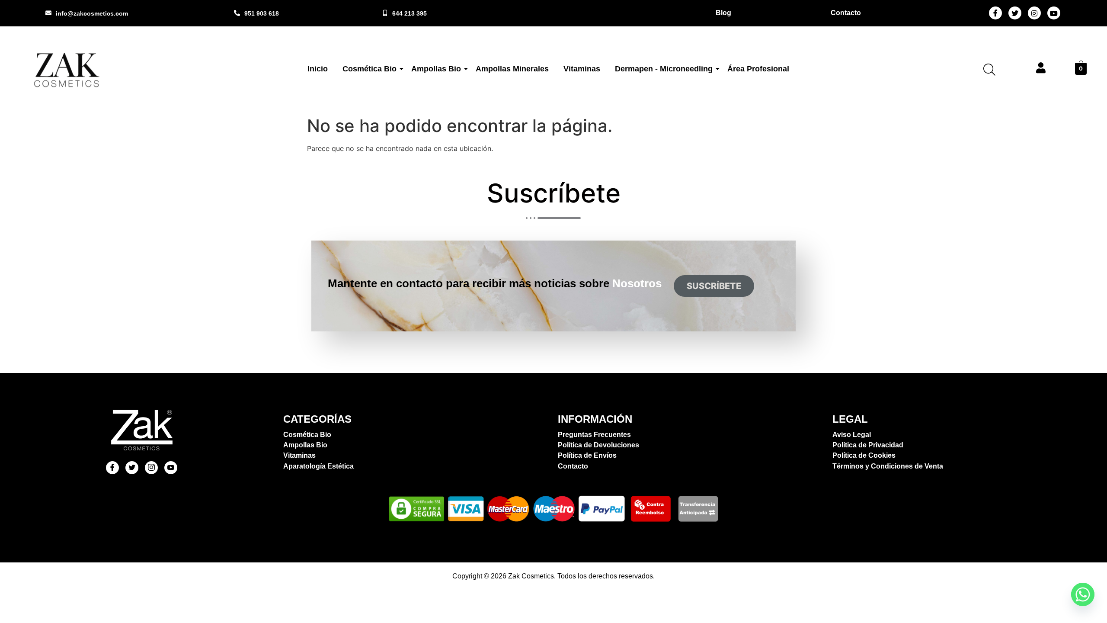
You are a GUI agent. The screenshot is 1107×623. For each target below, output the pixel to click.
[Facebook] (995, 12)
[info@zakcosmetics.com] (48, 13)
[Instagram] (1034, 12)
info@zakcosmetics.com (92, 13)
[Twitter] (1014, 12)
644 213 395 (409, 13)
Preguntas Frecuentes (594, 434)
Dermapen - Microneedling (664, 68)
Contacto (573, 466)
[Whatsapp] (1082, 594)
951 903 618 (261, 13)
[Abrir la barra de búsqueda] (989, 69)
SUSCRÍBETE (714, 286)
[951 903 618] (237, 13)
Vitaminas (581, 68)
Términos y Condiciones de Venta (887, 466)
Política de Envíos (587, 455)
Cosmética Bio (369, 68)
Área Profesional (758, 68)
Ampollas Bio (436, 68)
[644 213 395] (385, 13)
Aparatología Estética (318, 466)
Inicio (317, 68)
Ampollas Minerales (512, 68)
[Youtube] (1053, 12)
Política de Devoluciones (598, 445)
